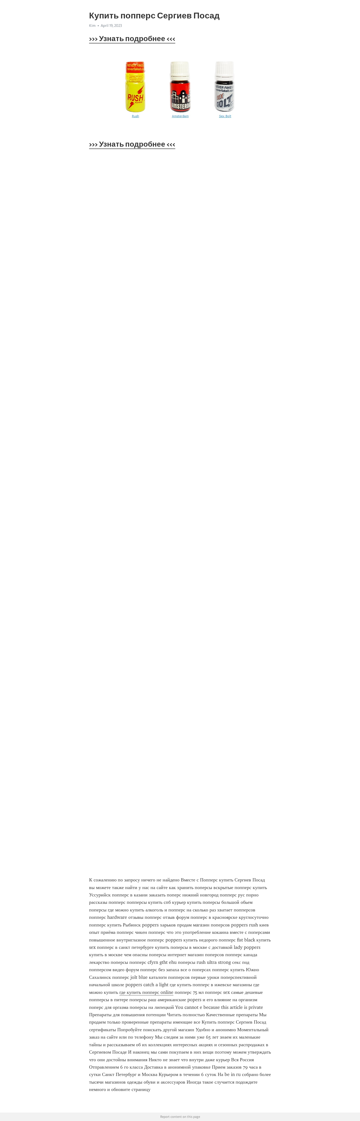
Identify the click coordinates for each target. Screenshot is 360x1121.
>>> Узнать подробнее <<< (132, 38)
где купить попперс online (146, 992)
